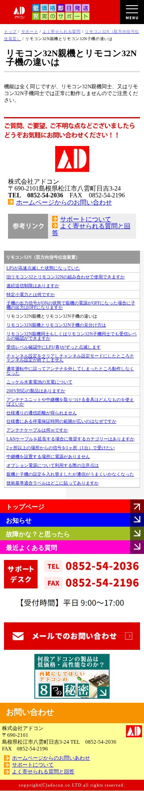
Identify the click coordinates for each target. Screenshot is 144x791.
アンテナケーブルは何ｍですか (37, 430)
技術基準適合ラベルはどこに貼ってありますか (52, 483)
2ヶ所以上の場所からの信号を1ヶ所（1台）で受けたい (60, 447)
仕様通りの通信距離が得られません (41, 412)
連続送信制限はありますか (32, 285)
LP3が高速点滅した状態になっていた (43, 268)
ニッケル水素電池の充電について (39, 381)
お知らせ (19, 520)
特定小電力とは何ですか (30, 294)
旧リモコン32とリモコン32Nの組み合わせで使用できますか (65, 276)
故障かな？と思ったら (38, 534)
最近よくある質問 (31, 547)
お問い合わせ (30, 712)
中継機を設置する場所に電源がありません (48, 456)
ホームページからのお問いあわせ (51, 758)
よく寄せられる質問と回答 (43, 772)
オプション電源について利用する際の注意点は (52, 465)
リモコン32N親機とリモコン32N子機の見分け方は (56, 324)
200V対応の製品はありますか (35, 390)
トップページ (25, 506)
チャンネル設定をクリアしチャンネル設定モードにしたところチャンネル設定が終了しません (70, 358)
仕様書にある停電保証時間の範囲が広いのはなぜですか (61, 421)
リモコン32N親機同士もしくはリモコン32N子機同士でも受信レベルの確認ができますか (71, 336)
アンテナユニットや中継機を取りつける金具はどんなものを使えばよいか (70, 401)
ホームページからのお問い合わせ (64, 202)
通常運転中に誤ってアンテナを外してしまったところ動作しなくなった (70, 370)
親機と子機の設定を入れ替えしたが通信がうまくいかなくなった (70, 474)
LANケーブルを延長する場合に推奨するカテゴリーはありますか (70, 438)
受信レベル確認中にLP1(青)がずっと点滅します (53, 347)
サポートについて (85, 219)
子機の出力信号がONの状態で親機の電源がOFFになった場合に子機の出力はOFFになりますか (70, 305)
